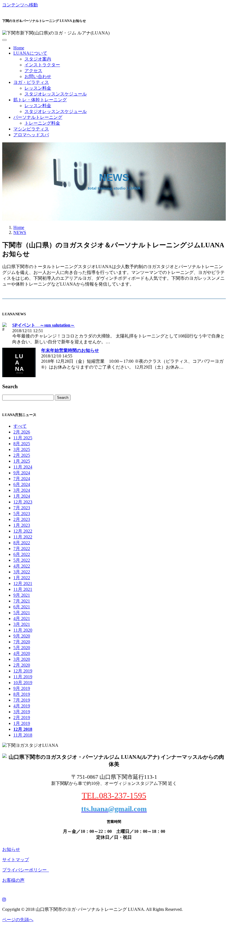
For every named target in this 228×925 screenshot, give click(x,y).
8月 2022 (21, 542)
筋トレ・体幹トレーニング (40, 99)
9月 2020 (21, 636)
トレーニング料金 (42, 123)
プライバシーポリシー (25, 870)
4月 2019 (21, 706)
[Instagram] (4, 899)
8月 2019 (21, 694)
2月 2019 (21, 717)
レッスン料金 (37, 88)
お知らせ (11, 849)
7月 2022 (21, 548)
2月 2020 (21, 665)
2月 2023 (21, 519)
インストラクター (42, 64)
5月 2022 (21, 560)
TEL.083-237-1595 (114, 795)
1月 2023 (21, 525)
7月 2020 (21, 641)
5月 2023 (21, 513)
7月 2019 (21, 700)
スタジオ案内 (37, 59)
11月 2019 (22, 676)
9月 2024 (21, 472)
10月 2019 (22, 682)
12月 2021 (22, 583)
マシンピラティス (31, 129)
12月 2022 (22, 531)
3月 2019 (21, 711)
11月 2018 (22, 735)
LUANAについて (30, 53)
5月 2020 (21, 647)
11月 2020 (22, 630)
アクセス (33, 70)
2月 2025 (21, 455)
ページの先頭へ (17, 919)
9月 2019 (21, 688)
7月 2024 (21, 478)
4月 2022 (21, 566)
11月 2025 (22, 437)
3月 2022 (21, 571)
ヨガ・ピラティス (31, 82)
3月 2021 (21, 624)
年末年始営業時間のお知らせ (70, 350)
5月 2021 (21, 612)
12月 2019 (22, 671)
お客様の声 (13, 880)
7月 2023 (21, 507)
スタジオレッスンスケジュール (55, 94)
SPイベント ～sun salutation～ (43, 325)
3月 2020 (21, 659)
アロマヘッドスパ (31, 134)
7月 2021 (21, 601)
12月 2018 (22, 729)
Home (18, 48)
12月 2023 (22, 502)
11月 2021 (22, 589)
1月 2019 (21, 723)
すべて (20, 426)
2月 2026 (21, 432)
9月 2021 (21, 595)
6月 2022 (21, 554)
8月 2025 (21, 443)
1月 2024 (21, 496)
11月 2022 (22, 537)
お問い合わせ (37, 76)
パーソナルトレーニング (37, 117)
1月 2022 (21, 577)
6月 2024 (21, 484)
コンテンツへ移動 (20, 4)
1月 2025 (21, 461)
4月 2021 (21, 618)
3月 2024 (21, 490)
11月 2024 (22, 467)
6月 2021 (21, 606)
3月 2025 (21, 449)
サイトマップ (15, 859)
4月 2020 (21, 653)
